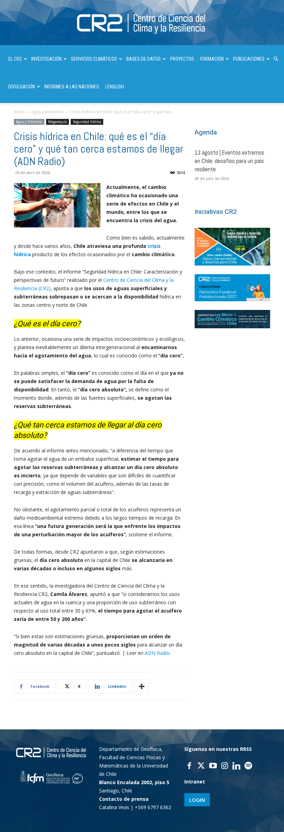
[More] (141, 686)
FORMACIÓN (212, 59)
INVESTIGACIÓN (46, 59)
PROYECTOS (182, 59)
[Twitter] (201, 766)
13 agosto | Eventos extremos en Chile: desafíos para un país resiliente (229, 161)
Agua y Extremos (47, 112)
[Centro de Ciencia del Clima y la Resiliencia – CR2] (142, 23)
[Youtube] (213, 766)
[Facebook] (189, 766)
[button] (275, 59)
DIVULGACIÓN (21, 86)
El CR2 (15, 59)
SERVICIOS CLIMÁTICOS (94, 59)
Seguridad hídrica (87, 121)
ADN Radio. (158, 653)
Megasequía (57, 121)
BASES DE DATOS (143, 59)
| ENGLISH (114, 86)
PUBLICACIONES (249, 59)
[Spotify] (248, 766)
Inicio (19, 112)
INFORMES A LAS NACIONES (71, 86)
